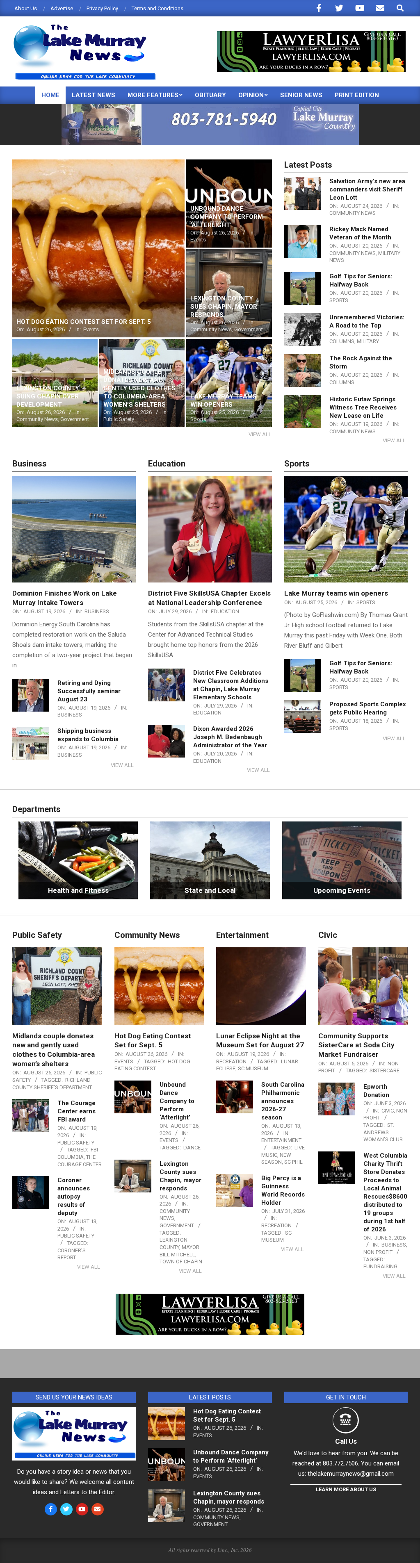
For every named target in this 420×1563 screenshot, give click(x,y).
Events (123, 1061)
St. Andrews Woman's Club (383, 1132)
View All (260, 434)
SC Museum (253, 1068)
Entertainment (281, 1140)
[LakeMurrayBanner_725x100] (210, 107)
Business (96, 611)
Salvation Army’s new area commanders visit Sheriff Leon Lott (367, 189)
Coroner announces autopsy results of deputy (73, 1196)
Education (225, 611)
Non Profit (378, 1252)
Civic (387, 1111)
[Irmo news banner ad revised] (311, 35)
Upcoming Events (341, 890)
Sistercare (384, 1070)
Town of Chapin (181, 1261)
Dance (192, 1147)
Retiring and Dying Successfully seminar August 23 (89, 691)
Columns (341, 341)
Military (368, 341)
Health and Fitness (78, 890)
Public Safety (75, 1143)
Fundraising (380, 1266)
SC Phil (293, 1162)
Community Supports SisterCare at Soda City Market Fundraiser (356, 1045)
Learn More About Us (346, 1489)
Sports (338, 300)
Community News (352, 213)
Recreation (231, 1061)
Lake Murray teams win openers (336, 593)
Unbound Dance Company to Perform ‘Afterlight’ (177, 1101)
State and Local (210, 890)
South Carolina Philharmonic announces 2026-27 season (282, 1101)
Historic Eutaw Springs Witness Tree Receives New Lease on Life (363, 407)
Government (177, 1225)
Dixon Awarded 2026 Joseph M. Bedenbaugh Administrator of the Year (230, 737)
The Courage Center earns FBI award (76, 1111)
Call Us (346, 1441)
